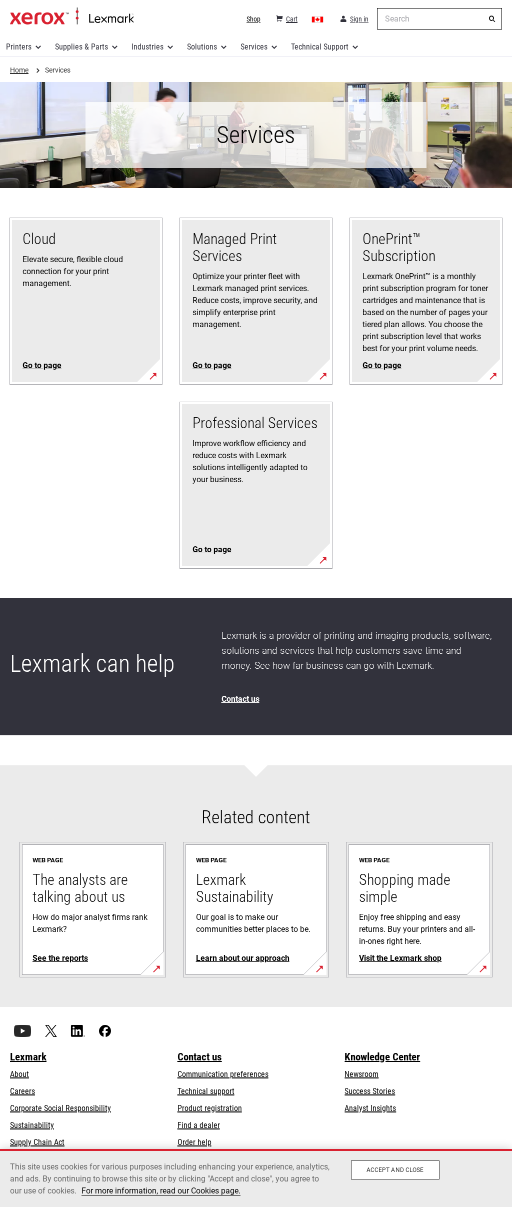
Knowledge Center (382, 1057)
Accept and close (395, 1169)
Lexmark (28, 1057)
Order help (195, 1142)
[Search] (492, 19)
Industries (148, 47)
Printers (19, 47)
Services (254, 47)
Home (72, 16)
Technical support (206, 1091)
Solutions (202, 47)
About (19, 1074)
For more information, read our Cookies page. (161, 1190)
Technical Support (319, 47)
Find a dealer (199, 1125)
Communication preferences (223, 1074)
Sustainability (32, 1125)
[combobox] (439, 19)
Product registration (210, 1108)
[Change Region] (318, 19)
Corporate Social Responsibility (60, 1108)
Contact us (200, 1057)
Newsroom (361, 1074)
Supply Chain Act (37, 1142)
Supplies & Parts (81, 47)
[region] (256, 1178)
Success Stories (369, 1091)
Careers (22, 1091)
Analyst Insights (370, 1108)
